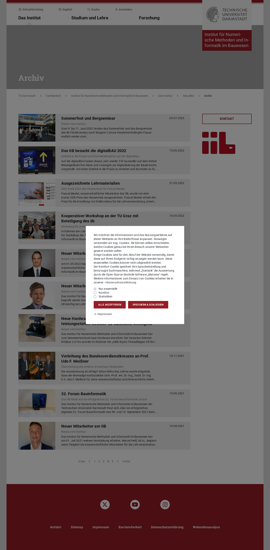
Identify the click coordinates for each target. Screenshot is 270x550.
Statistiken (105, 296)
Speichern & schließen (148, 304)
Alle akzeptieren (109, 304)
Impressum (104, 314)
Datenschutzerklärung (121, 282)
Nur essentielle (108, 288)
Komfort (104, 292)
